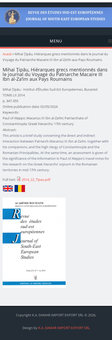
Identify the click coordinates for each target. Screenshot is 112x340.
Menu (56, 41)
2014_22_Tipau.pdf (36, 179)
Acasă (7, 54)
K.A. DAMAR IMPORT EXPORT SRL (64, 327)
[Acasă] (56, 26)
